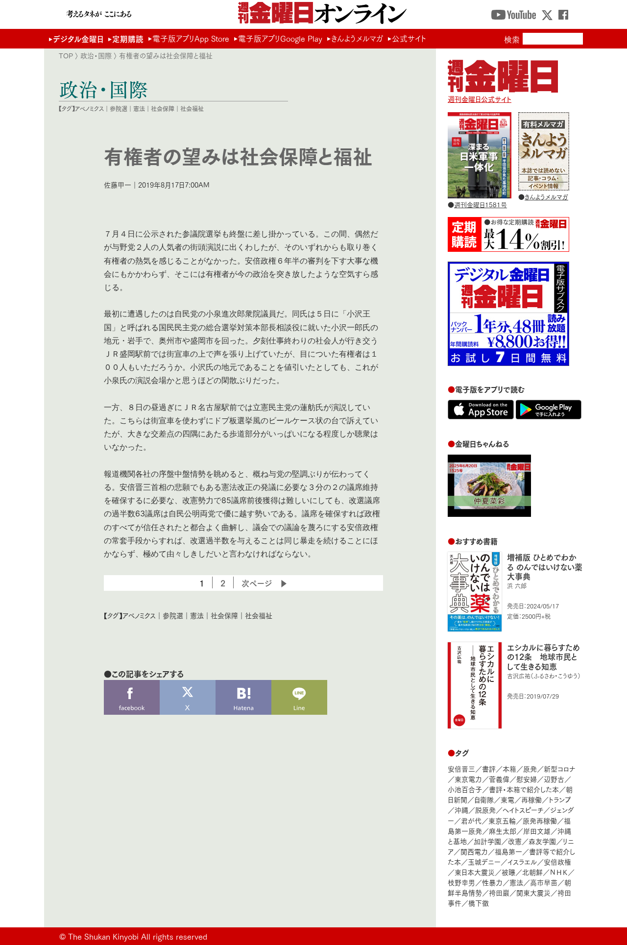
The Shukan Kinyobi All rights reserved (137, 936)
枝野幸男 (461, 882)
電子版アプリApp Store (190, 38)
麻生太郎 (502, 830)
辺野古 (554, 778)
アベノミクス (89, 108)
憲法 (139, 108)
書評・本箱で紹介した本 (524, 789)
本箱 (509, 768)
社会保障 (162, 108)
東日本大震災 (475, 871)
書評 (489, 768)
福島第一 (508, 851)
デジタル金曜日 (78, 38)
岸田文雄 (537, 830)
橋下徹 (478, 902)
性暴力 (492, 882)
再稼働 (531, 799)
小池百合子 (465, 789)
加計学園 (487, 841)
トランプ (560, 799)
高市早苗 (543, 882)
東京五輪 (502, 820)
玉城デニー (484, 861)
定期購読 (128, 38)
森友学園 (542, 841)
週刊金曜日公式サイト (479, 98)
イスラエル (522, 861)
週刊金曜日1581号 (480, 204)
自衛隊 (484, 799)
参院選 (118, 108)
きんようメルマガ (357, 38)
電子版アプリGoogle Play (280, 38)
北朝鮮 (532, 871)
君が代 (471, 820)
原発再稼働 (540, 820)
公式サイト (409, 38)
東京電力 (468, 778)
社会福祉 (192, 108)
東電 (507, 799)
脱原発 (485, 809)
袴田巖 (499, 892)
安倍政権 (557, 861)
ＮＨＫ (559, 871)
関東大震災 (533, 892)
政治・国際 (96, 55)
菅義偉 (499, 778)
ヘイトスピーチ (523, 809)
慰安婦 (526, 778)
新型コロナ (559, 768)
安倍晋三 (461, 768)
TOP (66, 55)
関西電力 (474, 851)
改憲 (515, 841)
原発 (530, 768)
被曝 (508, 871)
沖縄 (461, 809)
